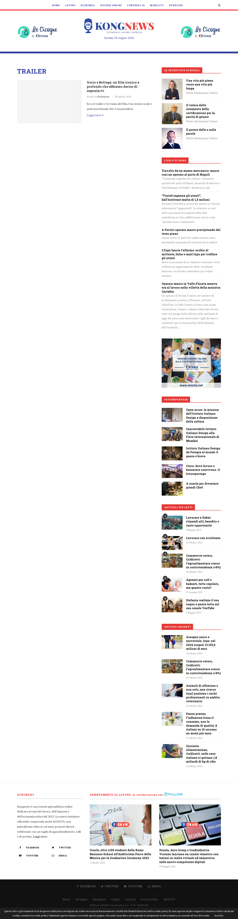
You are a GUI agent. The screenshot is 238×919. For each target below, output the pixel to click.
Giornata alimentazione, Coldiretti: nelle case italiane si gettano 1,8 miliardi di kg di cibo (201, 753)
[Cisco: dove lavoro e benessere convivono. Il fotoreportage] (172, 466)
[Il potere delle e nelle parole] (172, 130)
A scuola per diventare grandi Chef (202, 485)
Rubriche (176, 5)
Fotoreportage (176, 399)
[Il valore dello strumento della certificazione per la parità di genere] (172, 106)
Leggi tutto (94, 115)
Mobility (157, 5)
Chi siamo (81, 899)
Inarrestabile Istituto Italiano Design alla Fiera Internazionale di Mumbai (202, 434)
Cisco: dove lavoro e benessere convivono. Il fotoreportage (203, 470)
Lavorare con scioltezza (203, 538)
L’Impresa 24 (136, 5)
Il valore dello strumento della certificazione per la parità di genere (200, 111)
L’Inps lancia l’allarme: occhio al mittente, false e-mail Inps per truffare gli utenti (189, 254)
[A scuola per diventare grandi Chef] (172, 484)
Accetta (218, 915)
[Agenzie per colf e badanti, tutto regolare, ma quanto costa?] (172, 585)
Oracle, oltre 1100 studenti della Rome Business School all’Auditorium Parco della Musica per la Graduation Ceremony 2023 (120, 854)
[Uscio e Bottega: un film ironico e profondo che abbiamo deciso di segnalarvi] (49, 101)
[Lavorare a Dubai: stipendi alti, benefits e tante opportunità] (172, 523)
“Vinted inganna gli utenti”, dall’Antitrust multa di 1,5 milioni (186, 197)
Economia (88, 5)
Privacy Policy (149, 899)
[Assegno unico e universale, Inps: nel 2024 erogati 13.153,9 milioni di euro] (172, 642)
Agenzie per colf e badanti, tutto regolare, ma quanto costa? (202, 583)
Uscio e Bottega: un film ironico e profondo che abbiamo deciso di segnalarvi (113, 86)
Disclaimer (99, 899)
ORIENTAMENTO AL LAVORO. (111, 794)
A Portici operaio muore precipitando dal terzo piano (191, 231)
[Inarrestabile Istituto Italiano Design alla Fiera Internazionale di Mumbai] (172, 429)
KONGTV (169, 899)
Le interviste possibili (182, 70)
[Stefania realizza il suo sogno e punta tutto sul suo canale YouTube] (172, 605)
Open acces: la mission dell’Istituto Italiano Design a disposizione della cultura (202, 415)
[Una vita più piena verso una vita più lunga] (172, 81)
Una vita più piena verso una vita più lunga (199, 84)
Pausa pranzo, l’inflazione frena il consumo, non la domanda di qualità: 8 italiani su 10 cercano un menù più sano (201, 723)
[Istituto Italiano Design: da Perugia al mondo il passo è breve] (172, 449)
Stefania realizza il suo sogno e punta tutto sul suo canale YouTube (202, 604)
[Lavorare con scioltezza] (172, 543)
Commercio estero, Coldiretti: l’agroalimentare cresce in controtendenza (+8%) (203, 561)
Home (56, 5)
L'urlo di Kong (175, 160)
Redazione (103, 96)
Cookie (115, 899)
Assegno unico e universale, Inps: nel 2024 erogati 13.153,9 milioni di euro (200, 642)
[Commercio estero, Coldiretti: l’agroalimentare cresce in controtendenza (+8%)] (172, 561)
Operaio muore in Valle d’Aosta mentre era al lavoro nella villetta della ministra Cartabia (191, 287)
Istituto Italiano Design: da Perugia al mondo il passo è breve (203, 452)
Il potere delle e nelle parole (201, 131)
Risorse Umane (111, 5)
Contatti (130, 899)
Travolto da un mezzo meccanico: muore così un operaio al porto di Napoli (190, 172)
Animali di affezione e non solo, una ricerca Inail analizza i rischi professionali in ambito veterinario (203, 693)
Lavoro (70, 5)
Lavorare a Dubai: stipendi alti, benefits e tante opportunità (202, 521)
